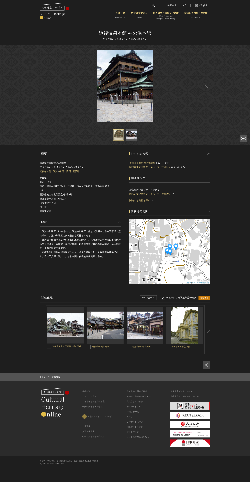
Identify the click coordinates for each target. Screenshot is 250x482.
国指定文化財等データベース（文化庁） (150, 167)
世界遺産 (86, 426)
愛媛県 (76, 171)
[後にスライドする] (206, 88)
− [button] (133, 227)
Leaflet (188, 282)
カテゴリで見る (139, 15)
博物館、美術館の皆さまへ (139, 396)
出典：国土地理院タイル (201, 282)
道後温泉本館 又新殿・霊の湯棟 (66, 346)
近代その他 (45, 171)
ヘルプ (130, 417)
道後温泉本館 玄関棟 (141, 347)
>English (203, 5)
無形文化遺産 (88, 431)
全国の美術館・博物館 (195, 15)
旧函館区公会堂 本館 (180, 347)
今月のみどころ (134, 407)
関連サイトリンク (135, 427)
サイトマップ (133, 432)
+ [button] (133, 222)
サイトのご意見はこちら (138, 437)
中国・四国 (65, 171)
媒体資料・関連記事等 (137, 391)
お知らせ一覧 (133, 412)
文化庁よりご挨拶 (135, 401)
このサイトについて (175, 5)
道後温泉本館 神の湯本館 (142, 163)
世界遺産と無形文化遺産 (166, 16)
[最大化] (133, 233)
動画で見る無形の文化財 (93, 436)
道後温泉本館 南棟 (100, 347)
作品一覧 (120, 15)
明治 (55, 171)
